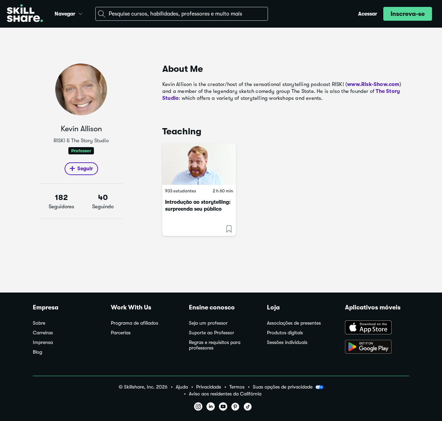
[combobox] (181, 14)
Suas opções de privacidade (283, 387)
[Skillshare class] (199, 164)
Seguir (85, 168)
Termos (236, 387)
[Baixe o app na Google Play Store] (377, 347)
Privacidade (208, 387)
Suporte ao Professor (211, 332)
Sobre (39, 323)
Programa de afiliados (134, 323)
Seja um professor (208, 323)
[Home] (25, 14)
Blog (37, 352)
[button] (80, 13)
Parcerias (121, 332)
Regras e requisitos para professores (214, 345)
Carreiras (43, 332)
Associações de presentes (294, 323)
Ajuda (182, 387)
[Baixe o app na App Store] (377, 328)
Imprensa (43, 342)
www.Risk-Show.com (373, 84)
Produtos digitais (285, 332)
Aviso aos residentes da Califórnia (225, 393)
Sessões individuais (287, 342)
